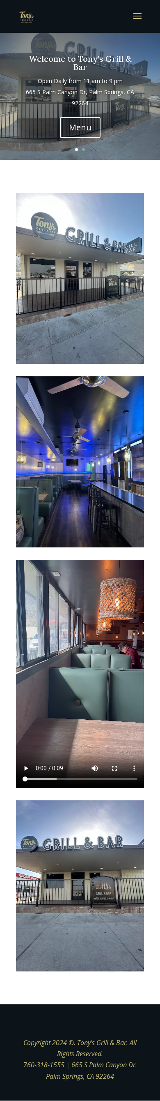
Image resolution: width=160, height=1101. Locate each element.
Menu (80, 127)
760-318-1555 (43, 1064)
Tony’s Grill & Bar (101, 1042)
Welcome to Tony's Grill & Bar (80, 62)
